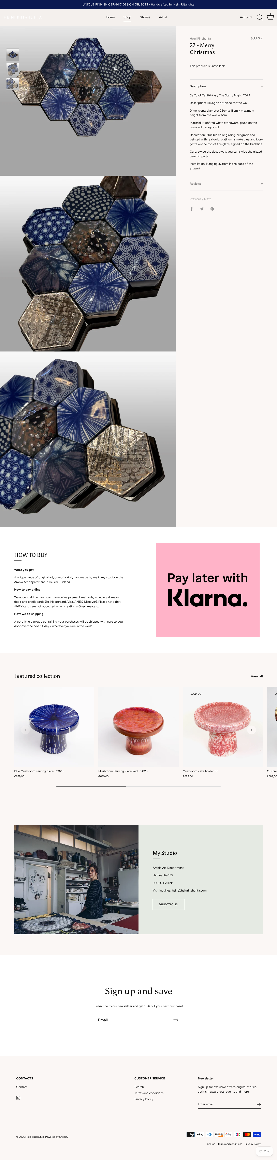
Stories (145, 17)
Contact (22, 1087)
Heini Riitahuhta (200, 38)
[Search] (259, 17)
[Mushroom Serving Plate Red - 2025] (138, 727)
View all (257, 676)
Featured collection (37, 676)
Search (139, 1087)
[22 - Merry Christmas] (12, 55)
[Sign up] (259, 1104)
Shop (127, 17)
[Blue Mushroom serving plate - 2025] (54, 727)
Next (207, 199)
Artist (163, 17)
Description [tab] (198, 86)
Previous (196, 199)
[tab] (226, 135)
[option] (12, 55)
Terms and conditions (148, 1093)
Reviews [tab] (195, 183)
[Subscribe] (175, 1019)
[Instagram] (18, 1098)
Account (246, 17)
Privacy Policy (143, 1099)
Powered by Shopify (56, 1136)
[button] (25, 730)
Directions (168, 904)
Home (110, 17)
